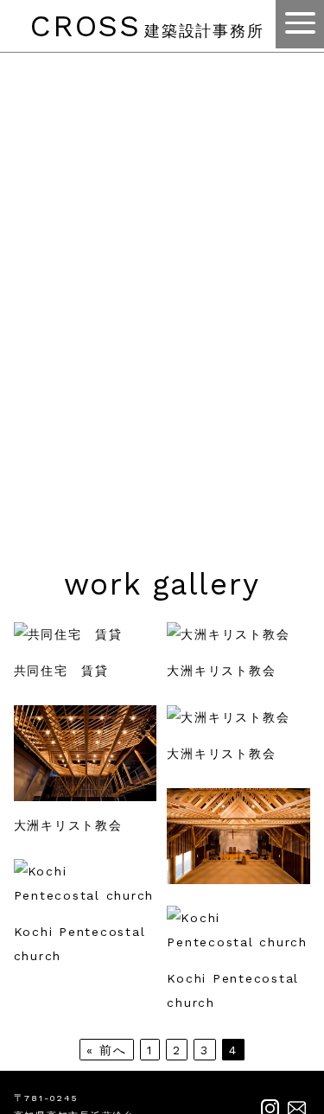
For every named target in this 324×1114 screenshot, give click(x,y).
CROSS (147, 26)
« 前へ (106, 1049)
